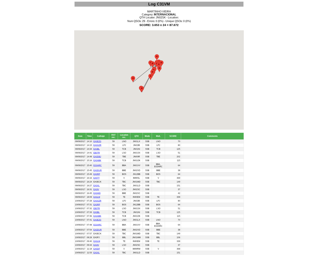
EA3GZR (97, 145)
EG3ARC (97, 165)
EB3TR (96, 153)
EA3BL (96, 149)
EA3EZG (97, 141)
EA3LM (96, 197)
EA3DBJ (97, 156)
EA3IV (96, 189)
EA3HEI (97, 193)
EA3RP (96, 174)
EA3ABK (97, 160)
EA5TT (96, 178)
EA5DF (96, 249)
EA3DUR (97, 170)
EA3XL (96, 185)
